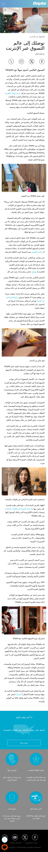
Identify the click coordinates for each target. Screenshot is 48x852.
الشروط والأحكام (15, 843)
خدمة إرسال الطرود (13, 93)
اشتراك (18, 694)
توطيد (33, 272)
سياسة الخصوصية (31, 843)
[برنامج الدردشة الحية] (4, 847)
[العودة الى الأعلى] (5, 840)
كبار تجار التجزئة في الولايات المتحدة (19, 509)
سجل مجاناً (24, 743)
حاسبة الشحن (36, 252)
